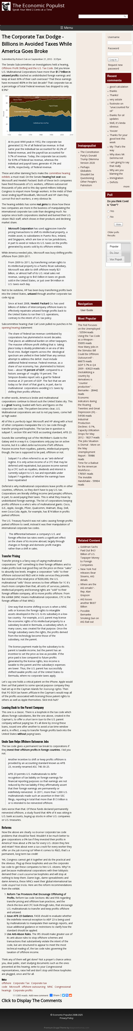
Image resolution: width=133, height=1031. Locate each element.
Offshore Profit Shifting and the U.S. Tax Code (27, 68)
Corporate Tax (21, 983)
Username (113, 37)
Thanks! (114, 95)
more (126, 186)
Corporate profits (23, 990)
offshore (6, 983)
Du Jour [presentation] (114, 252)
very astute (116, 99)
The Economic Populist (38, 5)
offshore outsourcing (33, 986)
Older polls (113, 232)
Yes (112, 211)
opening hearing (11, 327)
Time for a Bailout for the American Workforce (88, 466)
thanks (113, 91)
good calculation (119, 86)
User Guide (87, 310)
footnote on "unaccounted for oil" (119, 107)
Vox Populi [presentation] (116, 259)
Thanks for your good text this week (118, 138)
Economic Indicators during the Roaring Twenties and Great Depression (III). (89, 405)
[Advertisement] (92, 86)
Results (111, 235)
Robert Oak (22, 59)
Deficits (114, 182)
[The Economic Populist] (6, 9)
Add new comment (38, 995)
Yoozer (114, 130)
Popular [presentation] (114, 246)
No (112, 216)
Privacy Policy (66, 1018)
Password (113, 48)
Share (56, 995)
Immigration (116, 178)
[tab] (114, 246)
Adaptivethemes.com (79, 1028)
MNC (50, 986)
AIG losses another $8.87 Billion (88, 603)
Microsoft (14, 986)
